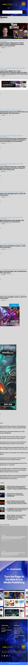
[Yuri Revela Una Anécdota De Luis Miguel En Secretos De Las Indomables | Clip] (14, 534)
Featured (9, 40)
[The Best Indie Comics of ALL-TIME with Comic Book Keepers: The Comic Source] (14, 101)
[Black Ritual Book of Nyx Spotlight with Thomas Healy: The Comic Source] (14, 208)
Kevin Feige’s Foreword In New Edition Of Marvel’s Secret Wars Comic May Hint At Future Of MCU (17, 502)
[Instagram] (9, 655)
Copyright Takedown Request (6, 630)
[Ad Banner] (14, 84)
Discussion (6, 40)
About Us (3, 628)
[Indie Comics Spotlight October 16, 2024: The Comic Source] (14, 286)
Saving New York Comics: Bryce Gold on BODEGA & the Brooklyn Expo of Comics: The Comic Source (17, 510)
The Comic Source (3, 41)
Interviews (14, 40)
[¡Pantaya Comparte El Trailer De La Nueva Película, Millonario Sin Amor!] (14, 550)
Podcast (20, 40)
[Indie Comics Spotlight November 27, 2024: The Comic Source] (14, 235)
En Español (4, 535)
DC (4, 68)
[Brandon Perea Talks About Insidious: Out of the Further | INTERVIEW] (2, 495)
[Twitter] (7, 655)
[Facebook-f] (2, 655)
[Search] (24, 12)
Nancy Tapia (4, 539)
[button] (14, 7)
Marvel (14, 68)
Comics (1, 40)
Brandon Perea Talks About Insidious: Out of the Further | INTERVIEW (15, 495)
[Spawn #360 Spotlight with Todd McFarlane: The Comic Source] (14, 261)
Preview (23, 40)
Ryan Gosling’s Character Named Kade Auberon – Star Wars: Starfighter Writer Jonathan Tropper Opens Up (16, 517)
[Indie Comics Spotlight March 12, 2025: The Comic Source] (14, 183)
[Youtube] (4, 655)
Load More (14, 305)
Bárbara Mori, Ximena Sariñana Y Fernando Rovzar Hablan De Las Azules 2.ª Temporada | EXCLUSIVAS (17, 488)
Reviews (17, 244)
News (17, 40)
